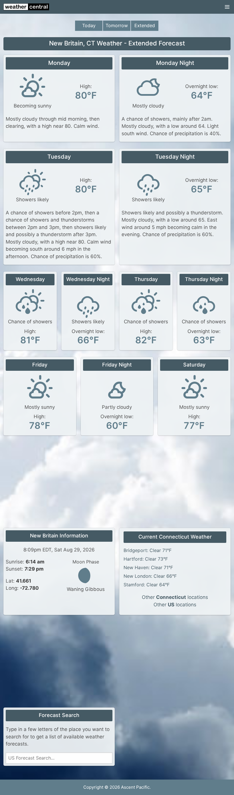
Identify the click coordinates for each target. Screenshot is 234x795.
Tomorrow (117, 25)
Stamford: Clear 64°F (147, 584)
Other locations (175, 597)
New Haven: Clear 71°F (148, 567)
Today (89, 25)
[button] (227, 7)
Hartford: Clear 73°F (146, 559)
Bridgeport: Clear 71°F (148, 550)
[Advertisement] (117, 482)
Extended (144, 25)
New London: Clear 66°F (150, 576)
